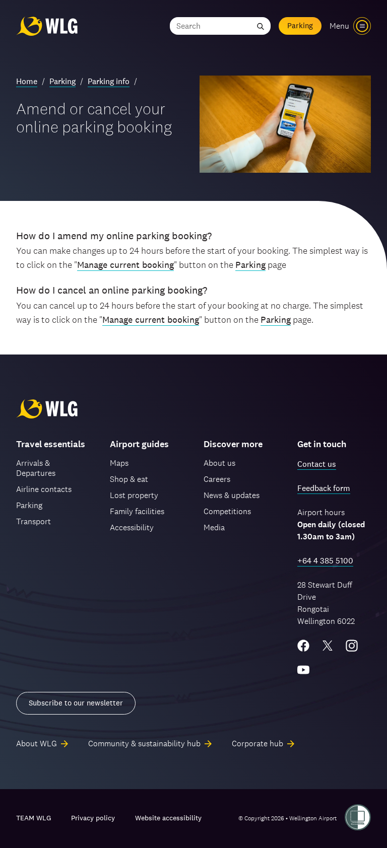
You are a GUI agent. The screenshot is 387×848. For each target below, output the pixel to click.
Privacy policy (93, 817)
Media (214, 527)
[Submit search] (260, 26)
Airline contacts (44, 489)
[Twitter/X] (327, 646)
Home (26, 81)
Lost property (134, 495)
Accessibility (132, 527)
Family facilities (137, 511)
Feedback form (323, 488)
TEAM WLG (33, 817)
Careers (217, 479)
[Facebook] (303, 646)
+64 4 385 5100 (325, 560)
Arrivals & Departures (35, 468)
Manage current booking (125, 264)
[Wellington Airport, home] (47, 26)
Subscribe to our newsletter (76, 703)
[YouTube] (303, 670)
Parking (300, 25)
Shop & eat (129, 479)
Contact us (316, 464)
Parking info (109, 81)
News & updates (232, 495)
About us (219, 463)
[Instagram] (352, 646)
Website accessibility (168, 817)
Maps (119, 463)
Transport (33, 521)
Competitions (227, 511)
